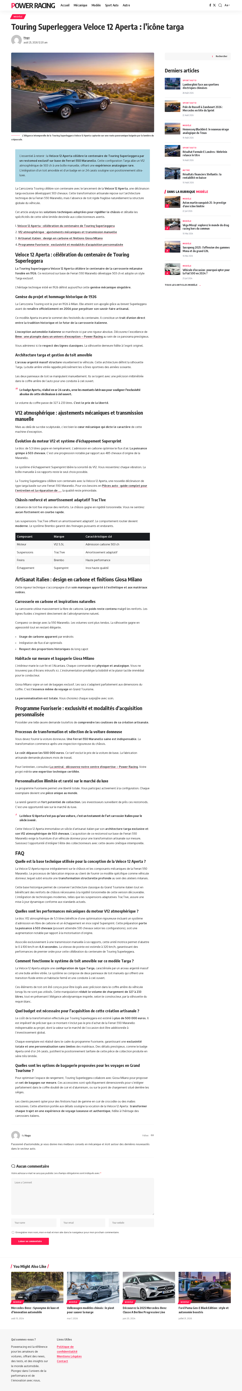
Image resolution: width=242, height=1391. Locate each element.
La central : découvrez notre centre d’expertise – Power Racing (94, 767)
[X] (214, 5)
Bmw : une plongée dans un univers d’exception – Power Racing (59, 336)
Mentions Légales (69, 1356)
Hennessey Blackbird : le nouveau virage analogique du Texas (206, 131)
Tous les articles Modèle (183, 284)
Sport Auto (189, 80)
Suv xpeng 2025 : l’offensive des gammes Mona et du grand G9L (206, 249)
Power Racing (33, 5)
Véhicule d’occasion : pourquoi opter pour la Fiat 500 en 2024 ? (206, 271)
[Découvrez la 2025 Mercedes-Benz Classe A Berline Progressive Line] (149, 1287)
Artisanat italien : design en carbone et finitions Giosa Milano (60, 238)
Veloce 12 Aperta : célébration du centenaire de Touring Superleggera (66, 226)
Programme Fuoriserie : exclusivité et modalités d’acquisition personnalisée (70, 244)
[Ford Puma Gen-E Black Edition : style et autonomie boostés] (205, 1287)
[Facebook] (210, 5)
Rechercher (221, 56)
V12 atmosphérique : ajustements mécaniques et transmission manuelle (67, 232)
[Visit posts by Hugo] (16, 40)
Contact (62, 1361)
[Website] (152, 1135)
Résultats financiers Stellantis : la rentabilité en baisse (202, 176)
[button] (220, 5)
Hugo (27, 37)
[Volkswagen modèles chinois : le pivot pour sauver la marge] (93, 1287)
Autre (186, 170)
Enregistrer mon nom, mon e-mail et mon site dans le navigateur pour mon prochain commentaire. (67, 1232)
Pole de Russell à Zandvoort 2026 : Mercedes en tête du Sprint (203, 108)
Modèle (18, 16)
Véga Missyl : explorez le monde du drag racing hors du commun (206, 226)
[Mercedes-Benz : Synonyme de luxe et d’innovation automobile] (37, 1287)
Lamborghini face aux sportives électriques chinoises (201, 86)
